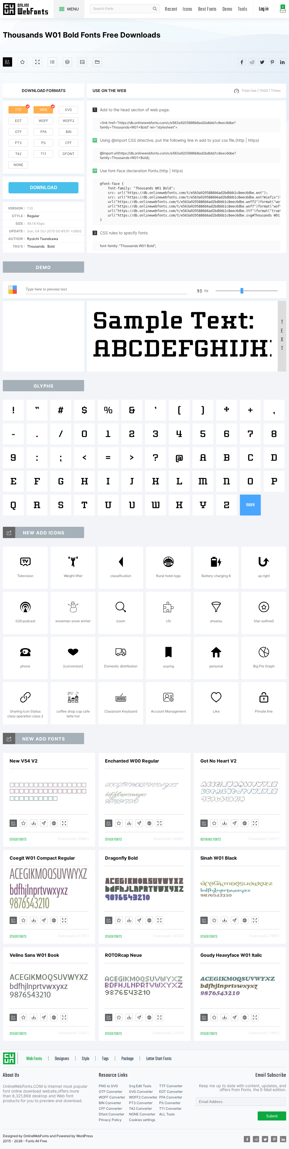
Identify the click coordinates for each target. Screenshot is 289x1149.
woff (43, 121)
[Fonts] (97, 62)
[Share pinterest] (272, 61)
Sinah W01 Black (218, 858)
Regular (33, 216)
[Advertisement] (45, 336)
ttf (18, 110)
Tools (243, 9)
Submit (272, 1116)
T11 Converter (170, 1108)
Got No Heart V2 (218, 761)
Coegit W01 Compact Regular (42, 858)
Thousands (36, 246)
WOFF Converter (112, 1097)
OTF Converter (110, 1091)
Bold (50, 246)
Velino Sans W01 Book (34, 955)
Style (85, 1059)
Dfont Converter (111, 1114)
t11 (43, 154)
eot (18, 121)
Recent (171, 9)
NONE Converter (142, 1114)
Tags (105, 1059)
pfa (43, 132)
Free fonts (28, 10)
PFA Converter (170, 1097)
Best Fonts (207, 9)
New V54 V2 (24, 761)
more (250, 505)
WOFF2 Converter (143, 1097)
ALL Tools (167, 1114)
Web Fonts (34, 1059)
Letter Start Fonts (159, 1059)
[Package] (67, 62)
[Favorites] (22, 62)
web (43, 110)
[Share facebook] (242, 61)
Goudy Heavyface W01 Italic (231, 955)
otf (18, 132)
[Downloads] (33, 823)
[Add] (7, 62)
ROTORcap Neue (123, 955)
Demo (227, 9)
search (155, 9)
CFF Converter (110, 1108)
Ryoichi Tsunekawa (42, 239)
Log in (263, 9)
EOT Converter (171, 1091)
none (18, 165)
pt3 (18, 143)
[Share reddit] (252, 61)
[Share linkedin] (282, 61)
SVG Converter (141, 1091)
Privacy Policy (110, 1120)
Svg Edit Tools (140, 1086)
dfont (69, 154)
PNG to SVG (108, 1086)
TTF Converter (170, 1086)
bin (68, 132)
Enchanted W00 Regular (132, 761)
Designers (62, 1059)
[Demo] (37, 62)
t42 (18, 154)
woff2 (68, 121)
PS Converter (169, 1103)
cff (68, 143)
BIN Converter (110, 1103)
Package (127, 1059)
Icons (187, 9)
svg (68, 110)
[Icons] (82, 62)
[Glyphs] (52, 62)
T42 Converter (140, 1108)
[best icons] (9, 738)
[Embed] (54, 823)
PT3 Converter (140, 1103)
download (43, 187)
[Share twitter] (262, 61)
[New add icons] (9, 532)
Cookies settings (142, 1120)
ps (43, 143)
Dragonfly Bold (121, 858)
